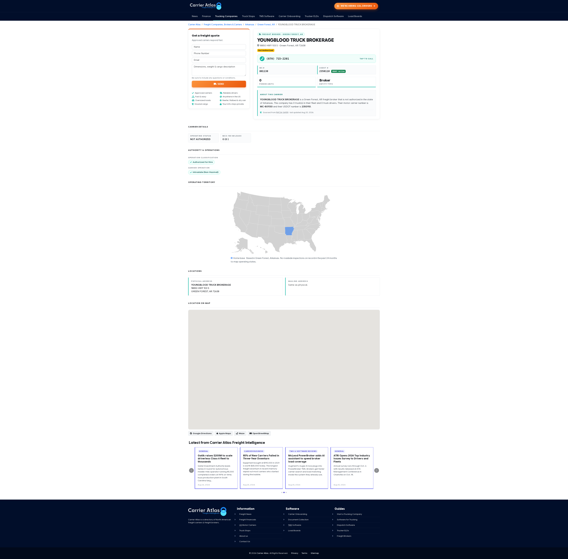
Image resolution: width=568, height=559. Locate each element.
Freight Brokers (344, 536)
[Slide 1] (282, 492)
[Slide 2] (284, 492)
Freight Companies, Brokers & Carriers (223, 24)
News (195, 16)
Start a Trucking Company (349, 514)
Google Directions (202, 433)
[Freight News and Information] (207, 511)
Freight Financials (247, 519)
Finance (206, 16)
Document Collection (298, 519)
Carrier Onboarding (289, 16)
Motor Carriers (247, 525)
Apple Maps (225, 433)
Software (294, 525)
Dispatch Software (333, 16)
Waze (242, 433)
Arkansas (249, 24)
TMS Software (266, 16)
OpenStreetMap (260, 433)
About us (243, 536)
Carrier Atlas (194, 24)
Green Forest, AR (266, 24)
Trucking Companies (226, 16)
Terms (304, 553)
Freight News (245, 514)
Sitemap (315, 553)
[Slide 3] (286, 492)
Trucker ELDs (312, 16)
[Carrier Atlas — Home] (205, 6)
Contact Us (244, 541)
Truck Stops (248, 16)
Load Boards (355, 16)
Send (221, 84)
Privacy (294, 553)
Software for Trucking (347, 519)
